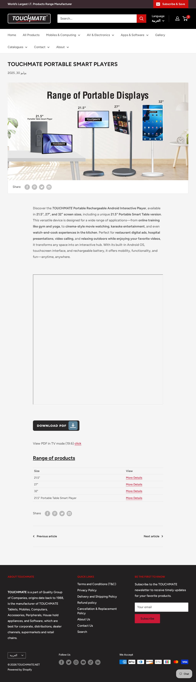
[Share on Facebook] (27, 187)
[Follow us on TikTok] (90, 662)
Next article (151, 536)
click (78, 443)
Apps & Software (132, 35)
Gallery (160, 35)
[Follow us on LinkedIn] (97, 662)
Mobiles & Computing (61, 35)
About (60, 47)
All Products (31, 35)
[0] (185, 18)
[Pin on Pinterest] (34, 187)
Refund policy (87, 602)
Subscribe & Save (173, 4)
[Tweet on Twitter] (41, 187)
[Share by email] (49, 187)
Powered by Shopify (20, 669)
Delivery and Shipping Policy (97, 596)
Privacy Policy (87, 590)
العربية (13, 655)
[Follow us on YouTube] (83, 662)
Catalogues (15, 47)
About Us (83, 619)
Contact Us (85, 625)
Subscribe (147, 618)
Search (82, 632)
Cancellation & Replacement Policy (97, 611)
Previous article (47, 536)
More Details (134, 477)
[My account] (177, 18)
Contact (39, 47)
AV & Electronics (98, 35)
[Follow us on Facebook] (61, 662)
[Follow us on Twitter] (68, 662)
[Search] (141, 18)
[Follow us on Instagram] (76, 662)
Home (12, 35)
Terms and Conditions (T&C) (96, 584)
